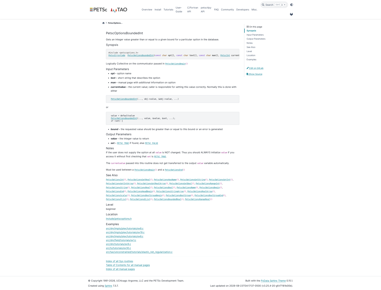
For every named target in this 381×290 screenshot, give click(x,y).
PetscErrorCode (116, 55)
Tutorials (168, 9)
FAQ (216, 9)
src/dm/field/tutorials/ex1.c (121, 240)
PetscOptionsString (116, 187)
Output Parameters (256, 38)
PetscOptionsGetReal (139, 179)
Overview (147, 9)
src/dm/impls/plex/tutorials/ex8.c (124, 228)
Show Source (255, 74)
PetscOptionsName (186, 187)
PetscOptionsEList (140, 199)
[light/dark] (291, 4)
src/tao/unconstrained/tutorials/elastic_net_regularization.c (139, 251)
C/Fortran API (192, 9)
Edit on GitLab (256, 68)
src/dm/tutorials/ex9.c (118, 244)
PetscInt (225, 55)
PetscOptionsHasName (165, 179)
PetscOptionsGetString (192, 179)
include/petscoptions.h (119, 218)
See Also (251, 47)
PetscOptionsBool (163, 187)
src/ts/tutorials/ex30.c (118, 248)
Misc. (254, 9)
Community (227, 9)
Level (249, 51)
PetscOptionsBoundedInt (141, 55)
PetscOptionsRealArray (199, 191)
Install (158, 9)
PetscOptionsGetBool (180, 183)
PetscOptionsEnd (174, 170)
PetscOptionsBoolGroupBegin (146, 195)
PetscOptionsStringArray (170, 191)
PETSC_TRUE (123, 143)
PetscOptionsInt (115, 179)
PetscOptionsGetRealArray (151, 183)
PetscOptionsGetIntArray (119, 183)
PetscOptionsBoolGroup (178, 195)
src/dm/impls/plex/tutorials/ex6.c (124, 236)
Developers (242, 9)
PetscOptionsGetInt (219, 179)
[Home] (103, 23)
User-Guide (179, 9)
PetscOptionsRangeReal (197, 199)
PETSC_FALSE (151, 143)
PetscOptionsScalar (116, 195)
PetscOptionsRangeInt (208, 183)
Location (251, 55)
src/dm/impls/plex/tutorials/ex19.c (125, 232)
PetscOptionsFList (116, 199)
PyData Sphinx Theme (273, 280)
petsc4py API (206, 9)
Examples (251, 59)
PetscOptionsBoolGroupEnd (209, 195)
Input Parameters (255, 34)
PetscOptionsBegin (175, 63)
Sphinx (108, 285)
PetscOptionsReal (140, 187)
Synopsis (251, 30)
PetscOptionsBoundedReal (167, 199)
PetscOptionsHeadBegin (140, 191)
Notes (250, 43)
